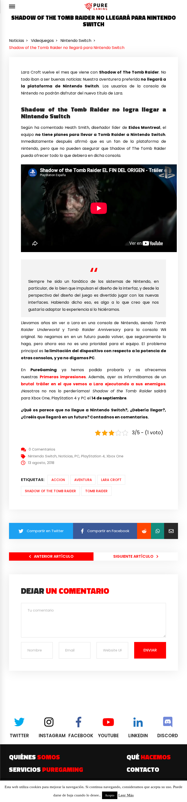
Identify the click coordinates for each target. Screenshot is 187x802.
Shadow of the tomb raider (50, 491)
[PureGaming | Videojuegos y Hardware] (96, 6)
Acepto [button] (109, 795)
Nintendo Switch (42, 456)
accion (58, 480)
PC (77, 456)
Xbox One (114, 456)
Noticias (65, 456)
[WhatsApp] (157, 531)
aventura (83, 480)
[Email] (171, 531)
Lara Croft (111, 480)
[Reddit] (144, 531)
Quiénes (34, 757)
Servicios (46, 769)
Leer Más (126, 795)
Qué (149, 757)
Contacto (143, 769)
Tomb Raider (96, 491)
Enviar (150, 650)
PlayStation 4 (93, 456)
